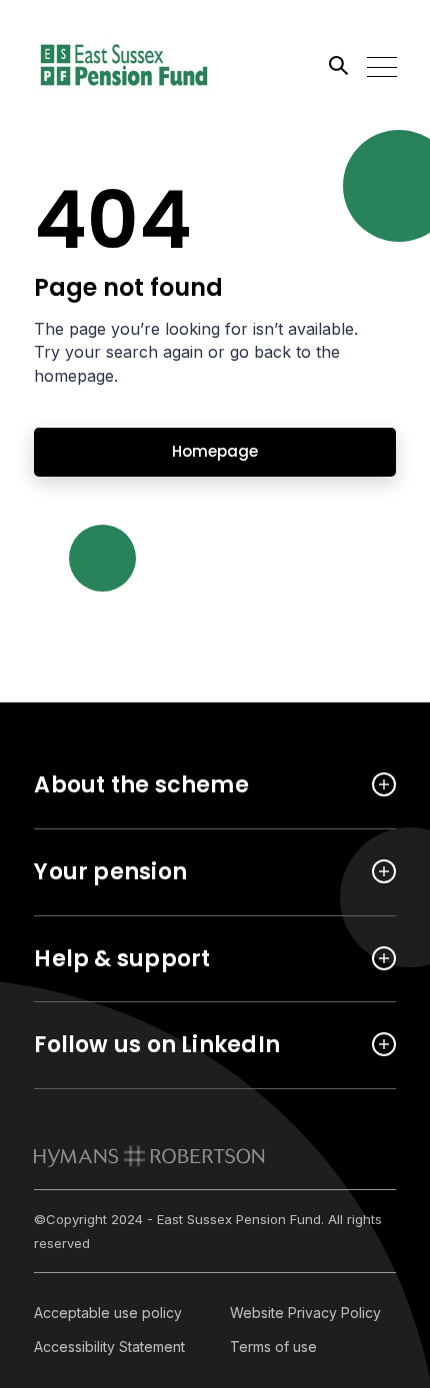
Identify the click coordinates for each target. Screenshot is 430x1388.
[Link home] (124, 65)
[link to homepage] (149, 1156)
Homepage (215, 451)
